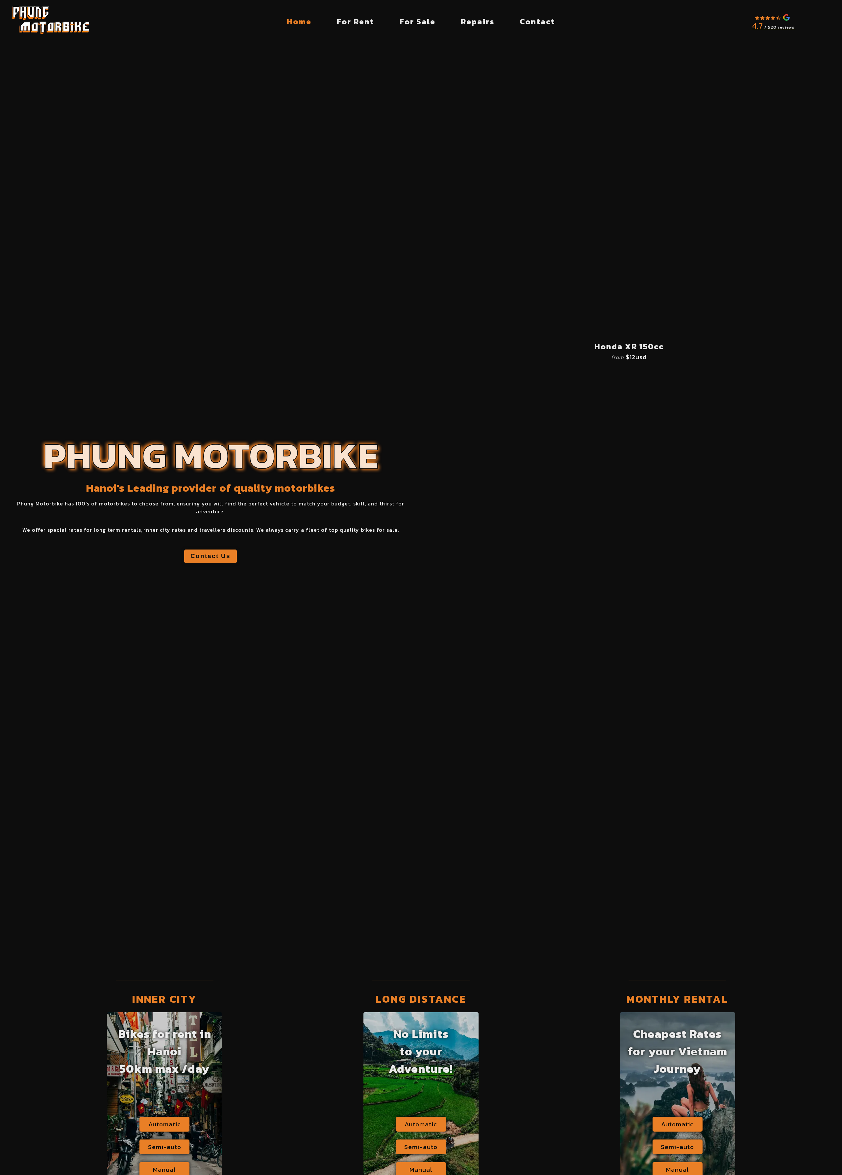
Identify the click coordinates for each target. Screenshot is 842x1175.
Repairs (477, 21)
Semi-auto (164, 1147)
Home (299, 21)
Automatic (164, 1124)
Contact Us (210, 555)
